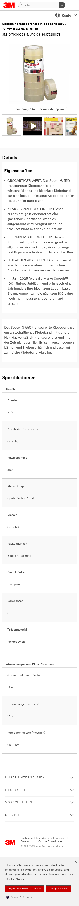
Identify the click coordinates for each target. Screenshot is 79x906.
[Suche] (62, 5)
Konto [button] (66, 15)
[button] (19, 897)
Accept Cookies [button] (58, 889)
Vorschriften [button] (18, 802)
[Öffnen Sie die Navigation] (73, 5)
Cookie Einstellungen (50, 841)
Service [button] (12, 815)
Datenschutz (28, 841)
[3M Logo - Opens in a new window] (9, 5)
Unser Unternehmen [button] (25, 777)
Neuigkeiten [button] (17, 790)
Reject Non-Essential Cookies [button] (25, 889)
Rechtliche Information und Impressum (43, 838)
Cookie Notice (15, 879)
